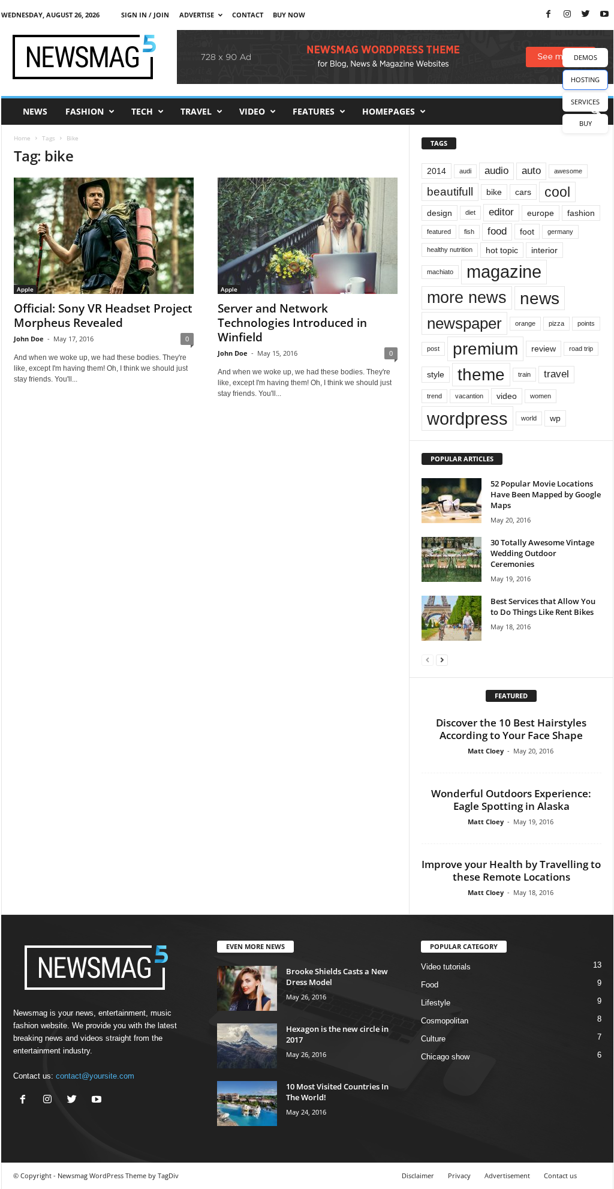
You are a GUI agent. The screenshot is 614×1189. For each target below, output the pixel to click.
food (497, 231)
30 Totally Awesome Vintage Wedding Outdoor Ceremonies (542, 553)
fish (469, 231)
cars (523, 192)
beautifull (450, 191)
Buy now (289, 14)
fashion (581, 213)
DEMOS (585, 57)
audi (465, 171)
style (435, 374)
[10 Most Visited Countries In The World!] (247, 1103)
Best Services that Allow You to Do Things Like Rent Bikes (542, 606)
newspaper (464, 323)
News (35, 111)
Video (252, 111)
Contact (247, 14)
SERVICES (585, 101)
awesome (568, 171)
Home (22, 138)
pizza (556, 323)
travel (556, 374)
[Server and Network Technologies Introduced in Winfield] (308, 236)
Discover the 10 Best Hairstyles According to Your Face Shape (511, 729)
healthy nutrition (449, 249)
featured (439, 231)
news (539, 298)
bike (494, 192)
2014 (436, 171)
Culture (433, 1038)
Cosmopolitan (444, 1020)
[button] (595, 111)
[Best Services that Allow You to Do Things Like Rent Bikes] (451, 618)
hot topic (502, 250)
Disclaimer (418, 1175)
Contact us (560, 1175)
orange (525, 323)
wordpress (467, 418)
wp (555, 418)
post (433, 348)
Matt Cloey (486, 750)
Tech (142, 111)
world (529, 418)
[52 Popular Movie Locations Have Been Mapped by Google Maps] (451, 500)
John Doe (29, 338)
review (543, 348)
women (540, 396)
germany (560, 231)
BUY (585, 123)
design (439, 213)
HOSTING (585, 79)
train (524, 374)
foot (527, 231)
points (586, 323)
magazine (503, 271)
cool (557, 192)
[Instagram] (567, 14)
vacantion (469, 396)
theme (481, 374)
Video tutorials (446, 966)
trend (434, 396)
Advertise (196, 14)
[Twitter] (586, 14)
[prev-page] (428, 659)
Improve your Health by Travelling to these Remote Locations (511, 870)
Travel (196, 111)
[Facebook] (548, 14)
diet (470, 212)
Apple (25, 289)
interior (544, 250)
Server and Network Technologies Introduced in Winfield (292, 323)
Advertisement (507, 1175)
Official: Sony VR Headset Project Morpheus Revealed (103, 316)
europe (540, 213)
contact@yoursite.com (95, 1075)
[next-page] (442, 659)
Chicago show (445, 1056)
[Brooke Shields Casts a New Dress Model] (247, 988)
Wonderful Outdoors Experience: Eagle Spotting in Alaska (511, 799)
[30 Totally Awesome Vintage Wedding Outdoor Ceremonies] (451, 559)
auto (531, 170)
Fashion (84, 111)
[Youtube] (604, 14)
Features (314, 111)
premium (485, 348)
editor (501, 212)
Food (429, 984)
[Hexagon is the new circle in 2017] (247, 1045)
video (506, 396)
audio (496, 170)
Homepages (388, 111)
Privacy (459, 1175)
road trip (581, 348)
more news (467, 298)
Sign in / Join (145, 14)
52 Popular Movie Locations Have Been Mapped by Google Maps (545, 494)
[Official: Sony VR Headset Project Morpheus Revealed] (104, 236)
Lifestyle (435, 1002)
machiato (440, 271)
